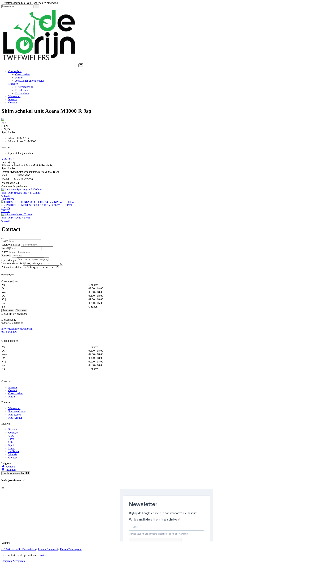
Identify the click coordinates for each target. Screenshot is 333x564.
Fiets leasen (21, 90)
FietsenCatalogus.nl (71, 549)
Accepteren (18, 560)
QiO (10, 441)
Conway (13, 432)
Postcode (6, 255)
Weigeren (6, 560)
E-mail (5, 248)
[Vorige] (4, 159)
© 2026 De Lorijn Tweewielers (18, 549)
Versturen (21, 310)
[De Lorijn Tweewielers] (39, 65)
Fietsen (19, 77)
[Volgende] (11, 159)
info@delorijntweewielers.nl (16, 328)
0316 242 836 (9, 331)
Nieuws (12, 99)
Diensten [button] (13, 83)
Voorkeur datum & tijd (13, 263)
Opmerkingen (8, 260)
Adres (4, 251)
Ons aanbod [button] (15, 71)
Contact (12, 102)
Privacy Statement (48, 549)
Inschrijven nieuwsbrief (14, 473)
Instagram (10, 469)
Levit (11, 438)
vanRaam (13, 451)
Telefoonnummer (10, 244)
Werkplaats (14, 96)
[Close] (2, 238)
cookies (42, 555)
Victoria (12, 454)
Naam (4, 240)
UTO (11, 435)
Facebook (10, 466)
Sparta (11, 445)
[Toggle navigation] (80, 65)
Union (11, 448)
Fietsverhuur (22, 93)
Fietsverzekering (24, 86)
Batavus (12, 429)
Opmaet (12, 457)
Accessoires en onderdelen (29, 80)
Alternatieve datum (11, 267)
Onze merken (22, 74)
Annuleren (8, 310)
